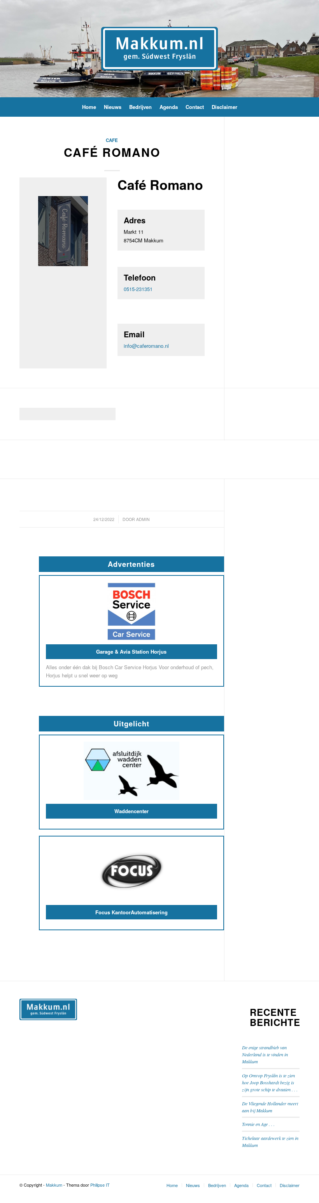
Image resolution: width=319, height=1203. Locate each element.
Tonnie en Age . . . (258, 1124)
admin (143, 519)
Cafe (112, 140)
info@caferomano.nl (146, 345)
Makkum (54, 1185)
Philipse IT (100, 1185)
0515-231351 (138, 289)
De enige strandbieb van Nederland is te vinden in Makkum (265, 1054)
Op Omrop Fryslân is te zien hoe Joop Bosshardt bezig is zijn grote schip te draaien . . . (270, 1082)
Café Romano (112, 152)
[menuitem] (89, 107)
